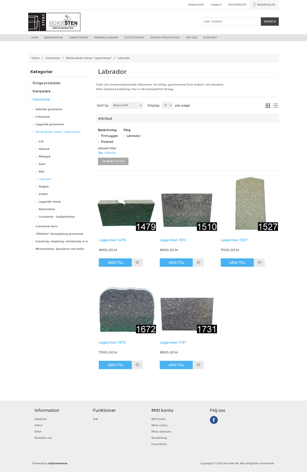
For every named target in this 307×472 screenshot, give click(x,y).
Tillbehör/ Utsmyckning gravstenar (59, 234)
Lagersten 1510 (173, 240)
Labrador (45, 179)
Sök (95, 419)
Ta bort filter (113, 161)
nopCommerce (57, 463)
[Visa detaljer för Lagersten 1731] (187, 306)
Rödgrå (44, 186)
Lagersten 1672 (112, 343)
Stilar (38, 431)
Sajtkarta (40, 419)
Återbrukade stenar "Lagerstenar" (89, 58)
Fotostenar (43, 117)
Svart (42, 164)
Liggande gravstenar (50, 124)
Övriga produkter (46, 83)
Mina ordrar (159, 425)
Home (35, 58)
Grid (267, 105)
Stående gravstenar (49, 109)
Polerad (107, 142)
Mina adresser (161, 431)
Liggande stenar (50, 201)
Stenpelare (41, 91)
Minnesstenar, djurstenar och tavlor (60, 249)
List (275, 105)
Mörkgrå (44, 156)
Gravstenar (52, 58)
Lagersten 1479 (112, 240)
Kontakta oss (43, 438)
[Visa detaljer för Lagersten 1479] (126, 204)
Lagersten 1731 (173, 343)
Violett (43, 194)
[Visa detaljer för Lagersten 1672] (126, 306)
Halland (44, 149)
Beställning (159, 438)
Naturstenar (47, 209)
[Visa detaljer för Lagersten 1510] (187, 204)
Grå (41, 141)
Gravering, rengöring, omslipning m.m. (62, 241)
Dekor (38, 425)
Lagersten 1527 (234, 240)
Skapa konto (196, 4)
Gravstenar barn (46, 226)
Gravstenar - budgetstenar (57, 216)
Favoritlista (159, 444)
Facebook (214, 420)
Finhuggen (109, 136)
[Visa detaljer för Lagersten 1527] (248, 204)
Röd (41, 171)
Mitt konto (158, 419)
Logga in (216, 4)
